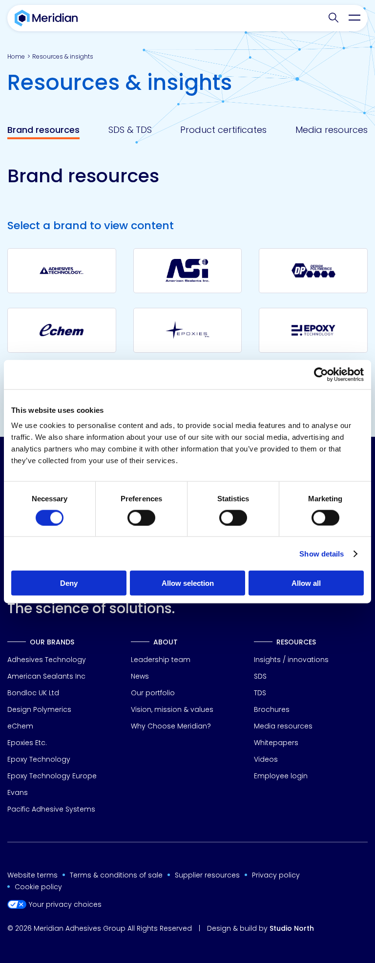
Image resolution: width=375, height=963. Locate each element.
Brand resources (43, 130)
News (140, 676)
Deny (69, 583)
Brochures (272, 709)
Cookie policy (38, 886)
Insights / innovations (291, 659)
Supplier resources (207, 875)
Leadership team (160, 659)
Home (16, 56)
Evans (17, 792)
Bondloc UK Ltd (33, 693)
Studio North (292, 928)
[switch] (141, 517)
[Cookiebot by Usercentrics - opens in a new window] (321, 374)
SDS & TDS (130, 130)
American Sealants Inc (46, 676)
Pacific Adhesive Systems (51, 809)
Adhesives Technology (46, 659)
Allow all (306, 583)
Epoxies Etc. (27, 743)
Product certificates (223, 130)
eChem (20, 726)
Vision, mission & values (172, 709)
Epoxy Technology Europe (52, 776)
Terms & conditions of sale (116, 875)
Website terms (32, 875)
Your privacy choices (65, 904)
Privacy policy (276, 875)
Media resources (331, 130)
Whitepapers (276, 743)
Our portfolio (153, 693)
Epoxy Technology (38, 759)
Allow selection (188, 583)
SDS (260, 676)
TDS (260, 693)
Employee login (281, 776)
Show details (321, 553)
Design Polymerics (39, 709)
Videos (266, 759)
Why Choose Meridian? (171, 726)
